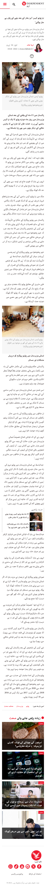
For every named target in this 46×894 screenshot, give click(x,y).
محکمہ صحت (8, 706)
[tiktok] (16, 866)
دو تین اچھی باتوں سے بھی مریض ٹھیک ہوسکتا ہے (23, 833)
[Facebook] (39, 866)
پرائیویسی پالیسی (17, 874)
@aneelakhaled (25, 49)
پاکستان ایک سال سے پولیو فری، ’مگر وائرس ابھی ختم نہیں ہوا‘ (18, 526)
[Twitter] (33, 866)
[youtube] (22, 866)
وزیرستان (19, 706)
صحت (12, 718)
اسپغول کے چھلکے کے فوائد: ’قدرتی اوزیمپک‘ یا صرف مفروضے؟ (24, 744)
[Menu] (5, 4)
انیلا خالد (30, 45)
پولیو (27, 706)
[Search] (14, 4)
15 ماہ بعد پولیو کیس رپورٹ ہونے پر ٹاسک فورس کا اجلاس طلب (17, 516)
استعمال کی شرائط (35, 874)
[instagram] (28, 866)
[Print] (32, 56)
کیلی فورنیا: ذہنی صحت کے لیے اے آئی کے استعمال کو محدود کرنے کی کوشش (25, 772)
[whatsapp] (10, 866)
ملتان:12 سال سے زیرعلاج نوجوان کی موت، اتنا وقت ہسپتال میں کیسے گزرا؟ (23, 803)
